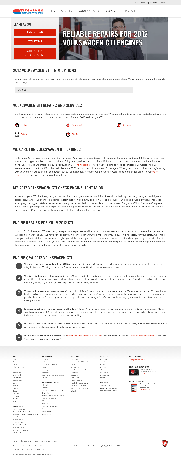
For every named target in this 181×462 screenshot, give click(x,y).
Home (15, 441)
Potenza (15, 388)
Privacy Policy (39, 446)
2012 (36, 441)
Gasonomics (75, 372)
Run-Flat (16, 394)
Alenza (15, 359)
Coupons (35, 41)
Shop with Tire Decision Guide (23, 412)
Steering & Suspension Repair (52, 370)
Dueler (15, 391)
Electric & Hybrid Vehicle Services (53, 396)
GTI (31, 441)
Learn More (144, 373)
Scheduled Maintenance (50, 406)
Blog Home (104, 359)
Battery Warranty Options (108, 388)
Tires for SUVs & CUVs (20, 430)
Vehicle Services (47, 411)
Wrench (73, 391)
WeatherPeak (17, 372)
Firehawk (16, 396)
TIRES (52, 11)
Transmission (46, 409)
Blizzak (15, 364)
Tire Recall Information (20, 425)
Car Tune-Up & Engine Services (52, 390)
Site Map (16, 446)
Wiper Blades (46, 414)
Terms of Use (27, 446)
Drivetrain (45, 393)
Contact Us (163, 3)
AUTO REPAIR (67, 11)
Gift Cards (74, 375)
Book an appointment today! (144, 336)
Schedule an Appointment (146, 3)
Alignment (45, 359)
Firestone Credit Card (78, 370)
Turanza (15, 386)
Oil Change (104, 372)
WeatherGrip (17, 380)
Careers (73, 364)
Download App (145, 389)
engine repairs (82, 165)
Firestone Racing (18, 422)
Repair (43, 441)
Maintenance (104, 375)
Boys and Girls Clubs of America (82, 362)
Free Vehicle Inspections (50, 398)
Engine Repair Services (49, 364)
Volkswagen (23, 441)
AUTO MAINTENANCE (89, 11)
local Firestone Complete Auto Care (84, 336)
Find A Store (35, 32)
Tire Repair (45, 372)
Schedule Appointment (78, 386)
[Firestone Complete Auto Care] (28, 11)
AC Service (45, 385)
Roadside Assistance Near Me (81, 383)
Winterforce (17, 378)
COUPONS (111, 11)
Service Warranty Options (108, 391)
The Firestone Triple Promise (80, 388)
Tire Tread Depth (18, 427)
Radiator (45, 403)
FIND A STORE (128, 11)
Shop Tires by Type (19, 409)
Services (44, 367)
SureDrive (16, 399)
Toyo (14, 402)
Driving (102, 378)
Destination (17, 370)
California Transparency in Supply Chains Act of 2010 (103, 446)
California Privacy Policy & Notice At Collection (28, 449)
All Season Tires (18, 367)
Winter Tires (17, 433)
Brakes (44, 362)
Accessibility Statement (75, 446)
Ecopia (15, 383)
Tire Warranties (18, 419)
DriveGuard (17, 375)
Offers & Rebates (76, 380)
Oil (43, 401)
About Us (74, 359)
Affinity (15, 362)
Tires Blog (103, 362)
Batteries (45, 388)
